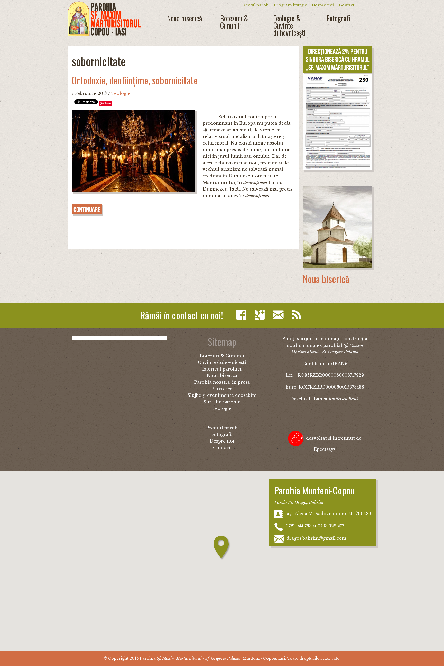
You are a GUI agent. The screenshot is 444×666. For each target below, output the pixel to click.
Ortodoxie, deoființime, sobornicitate (135, 80)
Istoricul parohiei (222, 369)
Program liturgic (290, 5)
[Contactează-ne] (279, 315)
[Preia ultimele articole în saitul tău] (298, 315)
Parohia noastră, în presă (222, 382)
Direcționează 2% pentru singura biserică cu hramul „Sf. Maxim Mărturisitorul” (337, 59)
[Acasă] (104, 18)
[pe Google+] (261, 315)
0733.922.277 (331, 525)
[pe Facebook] (242, 315)
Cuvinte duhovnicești (222, 362)
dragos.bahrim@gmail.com (316, 538)
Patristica (222, 388)
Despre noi (323, 5)
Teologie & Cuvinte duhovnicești (289, 25)
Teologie (121, 93)
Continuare (86, 210)
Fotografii (339, 18)
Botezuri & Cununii (234, 22)
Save (107, 103)
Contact (346, 5)
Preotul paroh (255, 5)
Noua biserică (184, 18)
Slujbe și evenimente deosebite (221, 395)
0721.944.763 (299, 525)
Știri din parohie (221, 401)
